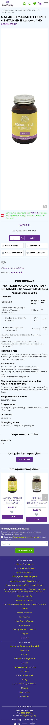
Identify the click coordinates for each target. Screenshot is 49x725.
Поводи (24, 679)
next (45, 497)
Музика (24, 688)
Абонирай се (23, 550)
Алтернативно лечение (24, 629)
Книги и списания (24, 675)
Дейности (25, 696)
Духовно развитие (24, 621)
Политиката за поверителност (27, 537)
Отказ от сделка (24, 600)
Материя (24, 650)
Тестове (24, 638)
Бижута (24, 654)
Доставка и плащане (25, 568)
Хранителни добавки (13, 268)
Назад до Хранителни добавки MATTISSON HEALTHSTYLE (22, 11)
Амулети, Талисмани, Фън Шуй (24, 646)
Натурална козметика (24, 667)
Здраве (24, 663)
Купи (32, 238)
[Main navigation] (46, 3)
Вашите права (24, 596)
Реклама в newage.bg (24, 564)
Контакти (24, 617)
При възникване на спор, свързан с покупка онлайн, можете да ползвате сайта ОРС (24, 590)
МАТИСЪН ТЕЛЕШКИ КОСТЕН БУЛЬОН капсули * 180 (12, 500)
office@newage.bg (28, 715)
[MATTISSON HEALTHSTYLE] (3, 262)
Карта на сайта (24, 613)
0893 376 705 (27, 713)
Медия (24, 634)
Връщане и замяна (24, 572)
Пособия (24, 671)
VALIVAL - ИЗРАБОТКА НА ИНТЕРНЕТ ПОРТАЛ (24, 604)
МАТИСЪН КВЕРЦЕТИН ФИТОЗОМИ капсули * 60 (37, 502)
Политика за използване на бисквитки (24, 585)
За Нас (24, 608)
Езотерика (24, 625)
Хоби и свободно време (24, 684)
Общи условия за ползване (24, 577)
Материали (24, 692)
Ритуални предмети (24, 658)
